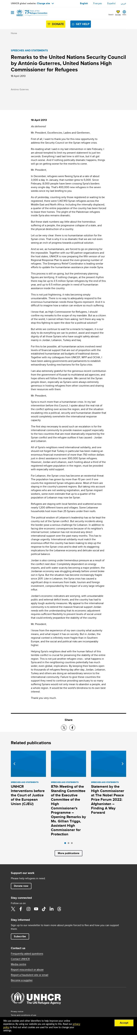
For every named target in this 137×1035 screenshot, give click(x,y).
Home (14, 33)
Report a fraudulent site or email (29, 975)
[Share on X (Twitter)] (64, 728)
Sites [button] (124, 14)
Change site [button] (43, 3)
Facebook (21, 909)
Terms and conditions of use (23, 1015)
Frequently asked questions (27, 953)
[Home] (28, 13)
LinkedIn (51, 909)
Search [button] (111, 14)
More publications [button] (68, 853)
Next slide (122, 763)
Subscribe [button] (20, 936)
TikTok (44, 909)
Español (111, 3)
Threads (59, 909)
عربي (123, 3)
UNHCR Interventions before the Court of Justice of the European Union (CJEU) (28, 795)
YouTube (36, 909)
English (84, 3)
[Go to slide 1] (66, 844)
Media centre (18, 964)
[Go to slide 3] (72, 844)
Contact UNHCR (20, 959)
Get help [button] (82, 24)
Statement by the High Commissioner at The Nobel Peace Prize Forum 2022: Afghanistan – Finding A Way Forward (107, 799)
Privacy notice (17, 1011)
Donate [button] (118, 15)
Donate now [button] (21, 886)
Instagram (28, 909)
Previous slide (14, 763)
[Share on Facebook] (72, 728)
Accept (124, 1022)
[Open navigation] (12, 13)
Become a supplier (22, 980)
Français (97, 3)
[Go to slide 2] (69, 844)
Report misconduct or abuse (27, 969)
